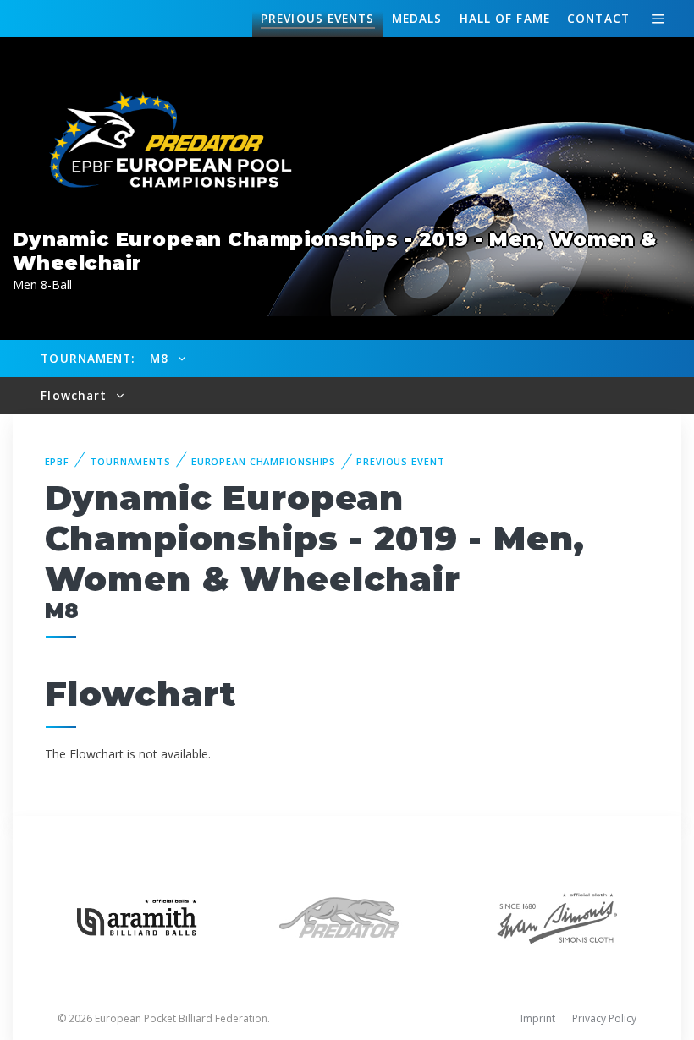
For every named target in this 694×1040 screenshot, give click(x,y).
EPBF (57, 461)
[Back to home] (161, 142)
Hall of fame (505, 18)
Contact (598, 18)
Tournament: (88, 358)
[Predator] (347, 916)
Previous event (400, 461)
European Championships (263, 461)
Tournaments (130, 461)
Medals (417, 18)
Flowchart (76, 395)
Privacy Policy (604, 1018)
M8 (161, 358)
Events (317, 18)
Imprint (537, 1018)
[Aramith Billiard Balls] (137, 916)
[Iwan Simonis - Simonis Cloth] (557, 916)
